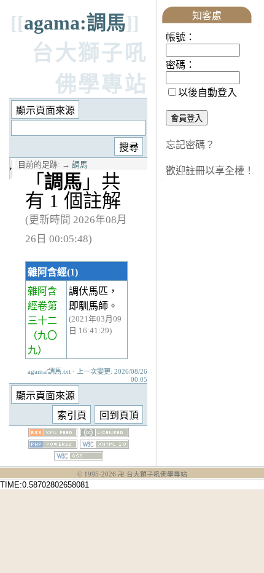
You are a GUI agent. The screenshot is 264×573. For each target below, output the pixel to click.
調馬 (80, 164)
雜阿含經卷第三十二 (42, 306)
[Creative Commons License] (104, 434)
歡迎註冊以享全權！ (210, 170)
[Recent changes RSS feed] (52, 434)
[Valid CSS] (78, 457)
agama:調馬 (75, 23)
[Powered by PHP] (52, 445)
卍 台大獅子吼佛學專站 (152, 474)
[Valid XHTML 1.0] (104, 445)
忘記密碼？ (190, 145)
